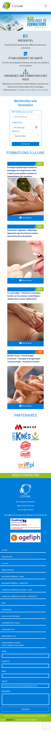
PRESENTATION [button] (7, 557)
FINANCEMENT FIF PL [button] (9, 636)
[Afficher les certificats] (25, 524)
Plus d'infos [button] (26, 217)
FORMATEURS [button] (7, 609)
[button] (4, 22)
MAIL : (4, 671)
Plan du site (21, 720)
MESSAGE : (6, 691)
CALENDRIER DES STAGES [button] (11, 623)
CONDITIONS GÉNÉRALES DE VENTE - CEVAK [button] (17, 590)
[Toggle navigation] (45, 5)
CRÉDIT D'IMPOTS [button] (8, 570)
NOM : (4, 651)
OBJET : (5, 681)
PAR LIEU (16, 131)
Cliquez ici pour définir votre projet (33, 89)
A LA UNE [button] (5, 563)
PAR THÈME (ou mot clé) (22, 112)
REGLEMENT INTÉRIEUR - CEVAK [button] (13, 576)
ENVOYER (26, 709)
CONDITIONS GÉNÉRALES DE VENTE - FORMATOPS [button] (19, 596)
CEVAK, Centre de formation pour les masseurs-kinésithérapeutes (25, 716)
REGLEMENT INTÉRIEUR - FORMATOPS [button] (15, 583)
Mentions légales (31, 720)
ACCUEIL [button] (5, 550)
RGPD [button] (4, 603)
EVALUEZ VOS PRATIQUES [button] (11, 616)
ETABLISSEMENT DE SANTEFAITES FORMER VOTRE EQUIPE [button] (13, 644)
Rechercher (25, 144)
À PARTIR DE (17, 122)
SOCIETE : (6, 661)
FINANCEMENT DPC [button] (8, 629)
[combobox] (25, 136)
